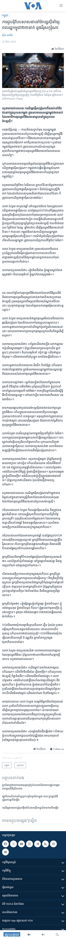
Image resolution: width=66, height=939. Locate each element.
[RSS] (45, 844)
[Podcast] (53, 844)
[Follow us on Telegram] (37, 844)
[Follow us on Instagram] (29, 844)
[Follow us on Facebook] (5, 844)
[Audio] (43, 934)
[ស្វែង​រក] (57, 934)
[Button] (57, 49)
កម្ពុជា (5, 15)
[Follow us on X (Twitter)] (13, 844)
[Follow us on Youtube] (21, 844)
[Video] (29, 934)
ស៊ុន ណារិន (7, 35)
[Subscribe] (5, 852)
